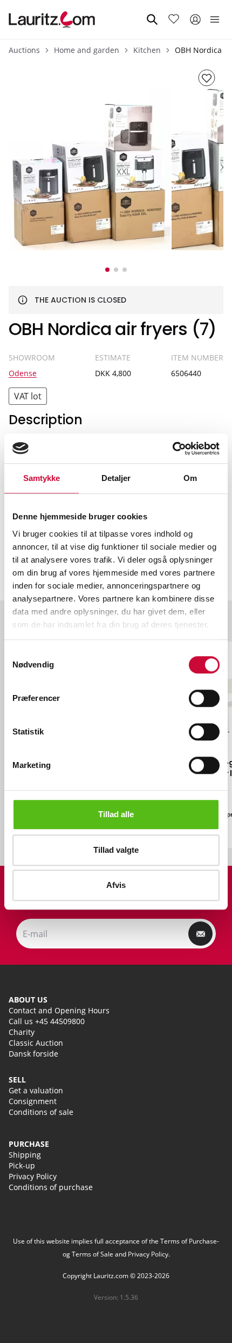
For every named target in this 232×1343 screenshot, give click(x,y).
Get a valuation (36, 1090)
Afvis (116, 885)
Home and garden (86, 50)
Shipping (25, 1155)
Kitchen (147, 50)
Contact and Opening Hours (59, 1010)
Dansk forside (33, 1053)
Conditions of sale (41, 1112)
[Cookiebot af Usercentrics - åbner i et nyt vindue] (172, 449)
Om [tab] (190, 478)
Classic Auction (36, 1043)
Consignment (33, 1101)
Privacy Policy (33, 1176)
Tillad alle (116, 814)
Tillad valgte (116, 849)
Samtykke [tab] (41, 478)
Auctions (24, 50)
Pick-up (22, 1165)
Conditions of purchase (51, 1187)
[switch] (204, 698)
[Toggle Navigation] (214, 19)
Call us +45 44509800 (47, 1021)
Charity (22, 1032)
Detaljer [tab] (116, 478)
